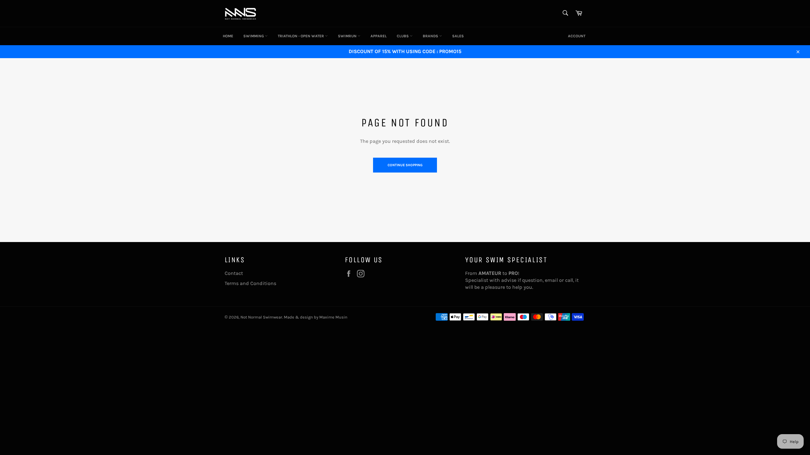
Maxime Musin (333, 317)
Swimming (254, 36)
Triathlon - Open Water (301, 36)
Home (228, 36)
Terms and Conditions (250, 283)
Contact (234, 273)
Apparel (379, 36)
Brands (431, 36)
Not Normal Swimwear (261, 317)
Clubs (403, 36)
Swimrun (348, 36)
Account (576, 36)
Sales (458, 36)
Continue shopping (405, 165)
